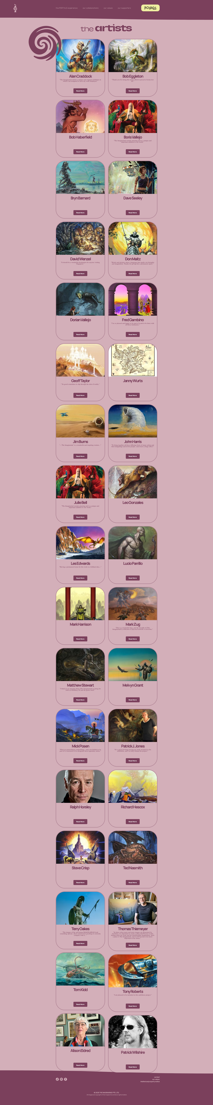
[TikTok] (57, 1079)
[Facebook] (65, 1079)
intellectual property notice (150, 1081)
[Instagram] (61, 1079)
